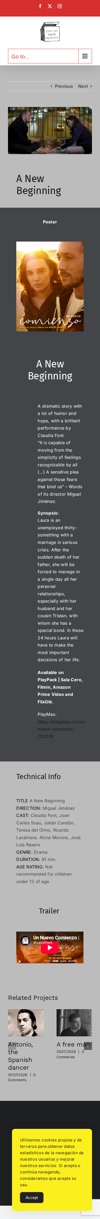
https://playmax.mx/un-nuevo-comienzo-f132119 (62, 729)
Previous (64, 86)
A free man (73, 1044)
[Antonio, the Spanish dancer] (26, 1012)
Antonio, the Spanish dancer (20, 1056)
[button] (12, 1046)
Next (83, 86)
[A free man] (74, 1012)
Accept (32, 1197)
